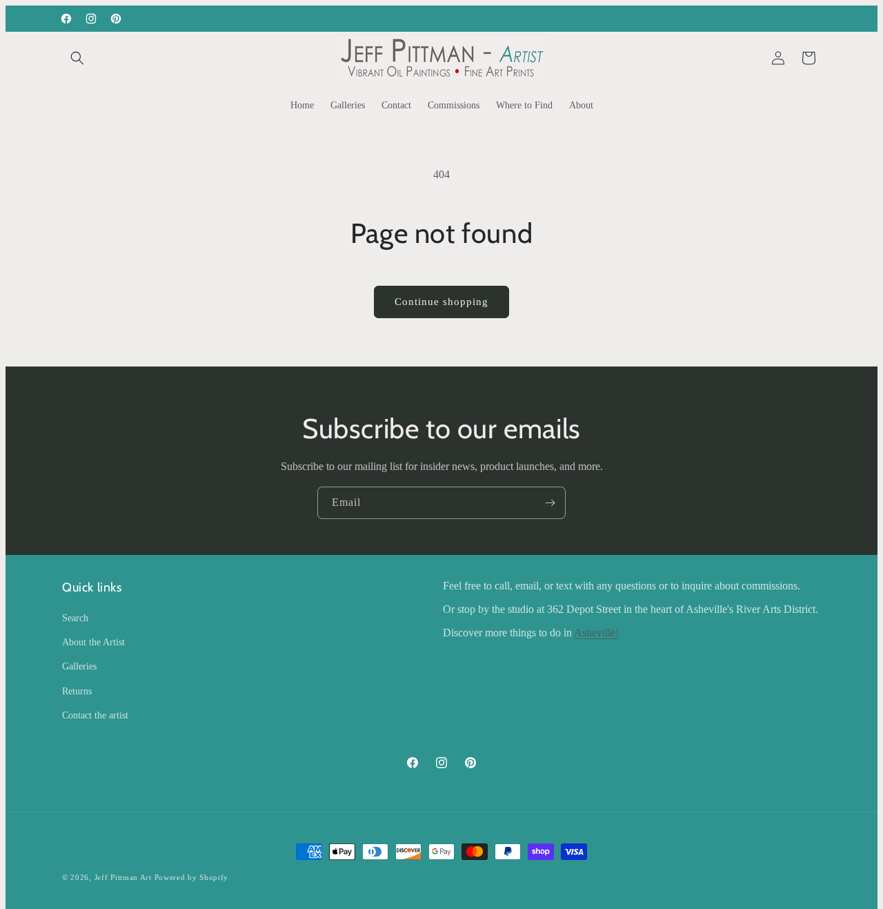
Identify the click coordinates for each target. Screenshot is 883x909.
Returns (77, 691)
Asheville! (596, 632)
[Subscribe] (550, 503)
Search (75, 618)
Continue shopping (441, 301)
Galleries (79, 666)
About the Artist (93, 642)
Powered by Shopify (192, 877)
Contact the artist (95, 715)
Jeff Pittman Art (123, 877)
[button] (77, 58)
